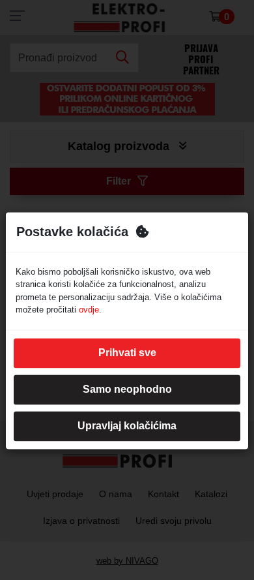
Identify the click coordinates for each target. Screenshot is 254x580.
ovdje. (90, 310)
